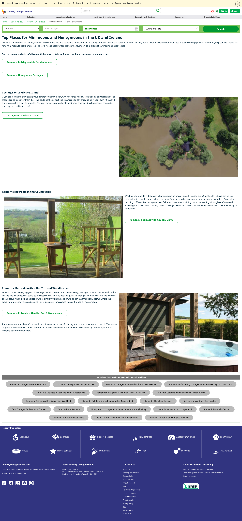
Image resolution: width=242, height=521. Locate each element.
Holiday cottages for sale (132, 490)
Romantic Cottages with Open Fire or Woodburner (181, 392)
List (225, 11)
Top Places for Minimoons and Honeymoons (117, 417)
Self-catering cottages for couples (200, 401)
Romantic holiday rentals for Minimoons (29, 62)
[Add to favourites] (212, 11)
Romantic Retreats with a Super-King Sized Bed (48, 401)
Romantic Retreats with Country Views (151, 219)
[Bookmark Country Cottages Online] (217, 11)
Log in (236, 11)
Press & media (128, 500)
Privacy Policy (128, 503)
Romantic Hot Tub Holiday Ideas (68, 417)
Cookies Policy (128, 476)
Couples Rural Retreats (69, 409)
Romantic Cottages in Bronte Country (28, 384)
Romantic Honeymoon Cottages (25, 75)
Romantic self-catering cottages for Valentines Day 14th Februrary (200, 384)
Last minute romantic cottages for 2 (175, 409)
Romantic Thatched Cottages (158, 401)
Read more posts (189, 476)
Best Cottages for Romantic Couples (29, 409)
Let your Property (129, 493)
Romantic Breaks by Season (217, 409)
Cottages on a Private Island (23, 115)
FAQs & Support (129, 483)
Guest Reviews (128, 479)
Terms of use (127, 514)
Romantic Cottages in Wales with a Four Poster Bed (121, 392)
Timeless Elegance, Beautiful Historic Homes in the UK (203, 472)
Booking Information (131, 472)
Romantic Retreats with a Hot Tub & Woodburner (34, 313)
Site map (126, 507)
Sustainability (128, 510)
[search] (157, 10)
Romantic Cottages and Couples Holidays (169, 417)
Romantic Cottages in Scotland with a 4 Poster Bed (61, 392)
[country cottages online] (17, 10)
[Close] (237, 4)
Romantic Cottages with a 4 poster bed (76, 384)
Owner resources (129, 496)
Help (124, 486)
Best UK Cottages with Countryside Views (198, 469)
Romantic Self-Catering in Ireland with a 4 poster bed (107, 401)
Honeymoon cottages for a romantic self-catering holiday (118, 409)
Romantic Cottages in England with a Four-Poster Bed (131, 384)
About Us (126, 469)
